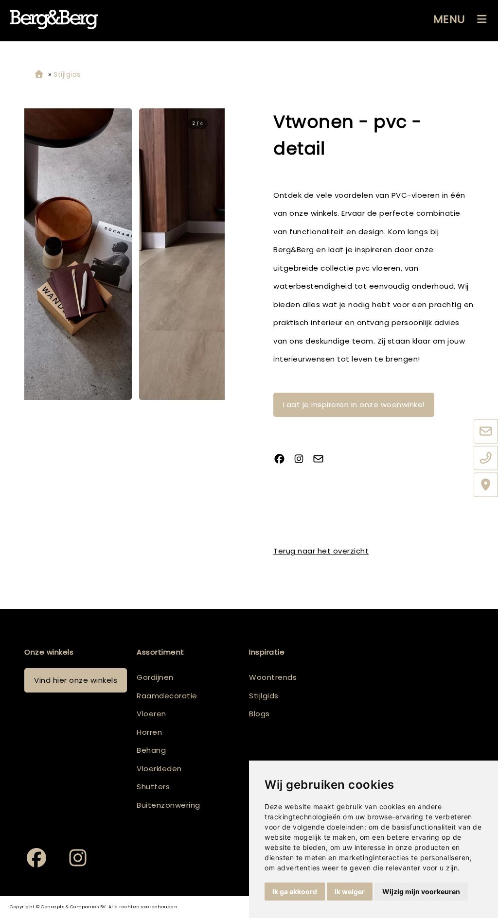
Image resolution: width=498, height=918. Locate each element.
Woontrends (273, 677)
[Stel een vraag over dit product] (322, 460)
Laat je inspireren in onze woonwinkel (354, 404)
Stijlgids (264, 696)
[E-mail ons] (486, 431)
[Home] (39, 74)
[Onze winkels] (486, 485)
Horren (149, 732)
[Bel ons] (486, 458)
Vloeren (151, 714)
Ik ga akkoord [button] (294, 891)
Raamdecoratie (167, 696)
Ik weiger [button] (350, 891)
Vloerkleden (159, 768)
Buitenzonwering (168, 805)
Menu (449, 19)
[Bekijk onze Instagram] (302, 460)
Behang (151, 750)
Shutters (153, 786)
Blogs (259, 714)
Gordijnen (155, 677)
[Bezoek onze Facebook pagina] (283, 460)
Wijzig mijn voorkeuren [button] (421, 891)
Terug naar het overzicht (321, 551)
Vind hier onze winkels (75, 680)
